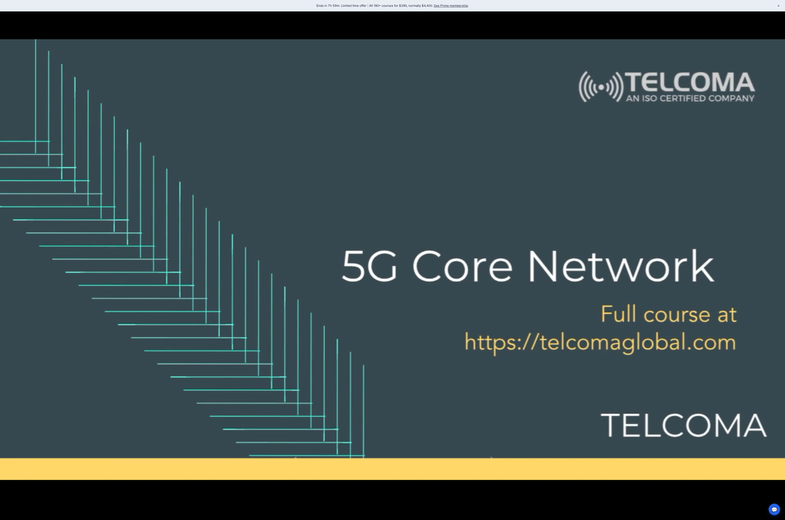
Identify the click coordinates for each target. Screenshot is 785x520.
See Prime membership (451, 6)
